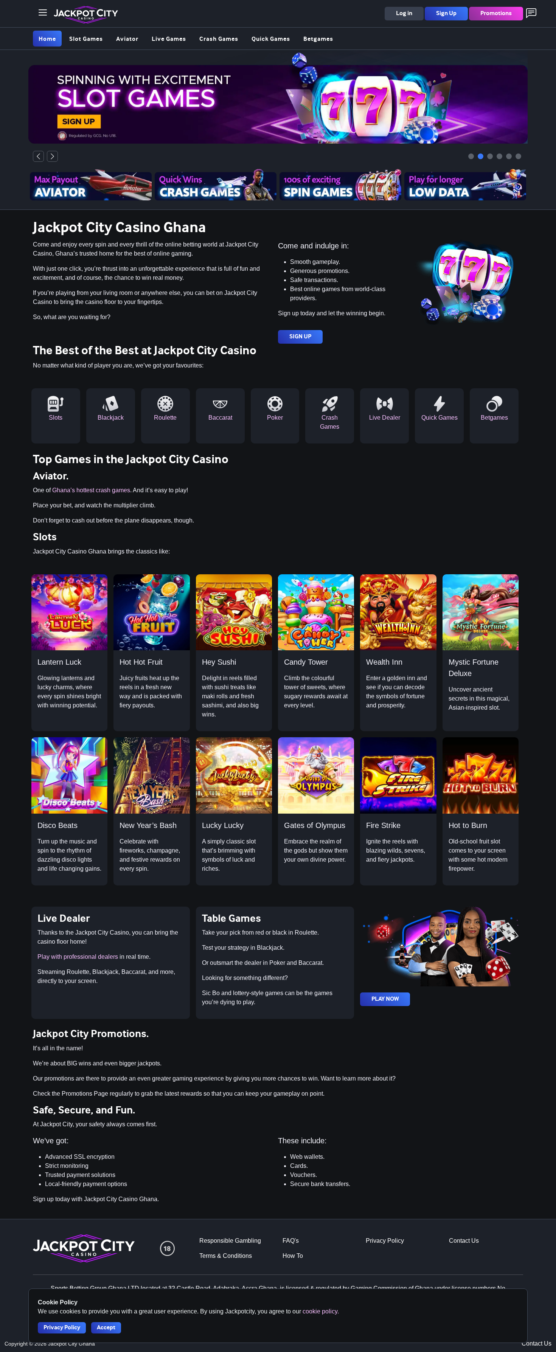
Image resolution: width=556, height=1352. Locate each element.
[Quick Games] (499, 156)
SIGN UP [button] (300, 336)
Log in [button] (404, 13)
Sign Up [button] (446, 13)
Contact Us (536, 1343)
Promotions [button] (496, 13)
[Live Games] (490, 156)
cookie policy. (321, 1311)
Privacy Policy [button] (61, 1327)
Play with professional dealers (77, 957)
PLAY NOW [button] (385, 999)
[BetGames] (509, 156)
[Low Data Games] (518, 156)
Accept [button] (106, 1327)
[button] (43, 12)
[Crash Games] (471, 156)
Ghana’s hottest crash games (91, 490)
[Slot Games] (480, 156)
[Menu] (43, 12)
